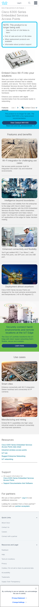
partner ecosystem (22, 506)
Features (5, 108)
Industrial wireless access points (14, 450)
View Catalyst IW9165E (20, 123)
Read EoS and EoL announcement (19, 126)
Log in (24, 498)
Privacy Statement (18, 598)
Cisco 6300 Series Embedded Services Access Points (18, 479)
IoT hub (4, 453)
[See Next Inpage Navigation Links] (17, 108)
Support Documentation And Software (18, 483)
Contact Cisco (29, 108)
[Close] (36, 588)
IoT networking (7, 459)
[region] (19, 596)
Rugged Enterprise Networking (13, 456)
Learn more (19, 346)
